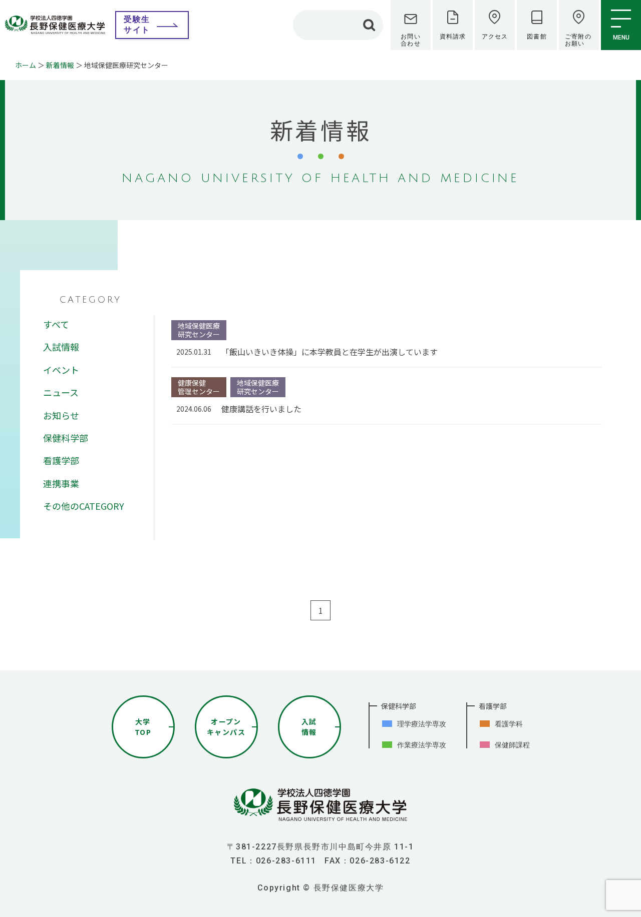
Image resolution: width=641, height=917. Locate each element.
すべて (56, 324)
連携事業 (61, 483)
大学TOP (143, 726)
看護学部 (61, 460)
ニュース (61, 392)
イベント (61, 369)
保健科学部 (65, 437)
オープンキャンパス (226, 726)
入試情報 (61, 346)
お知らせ (61, 415)
